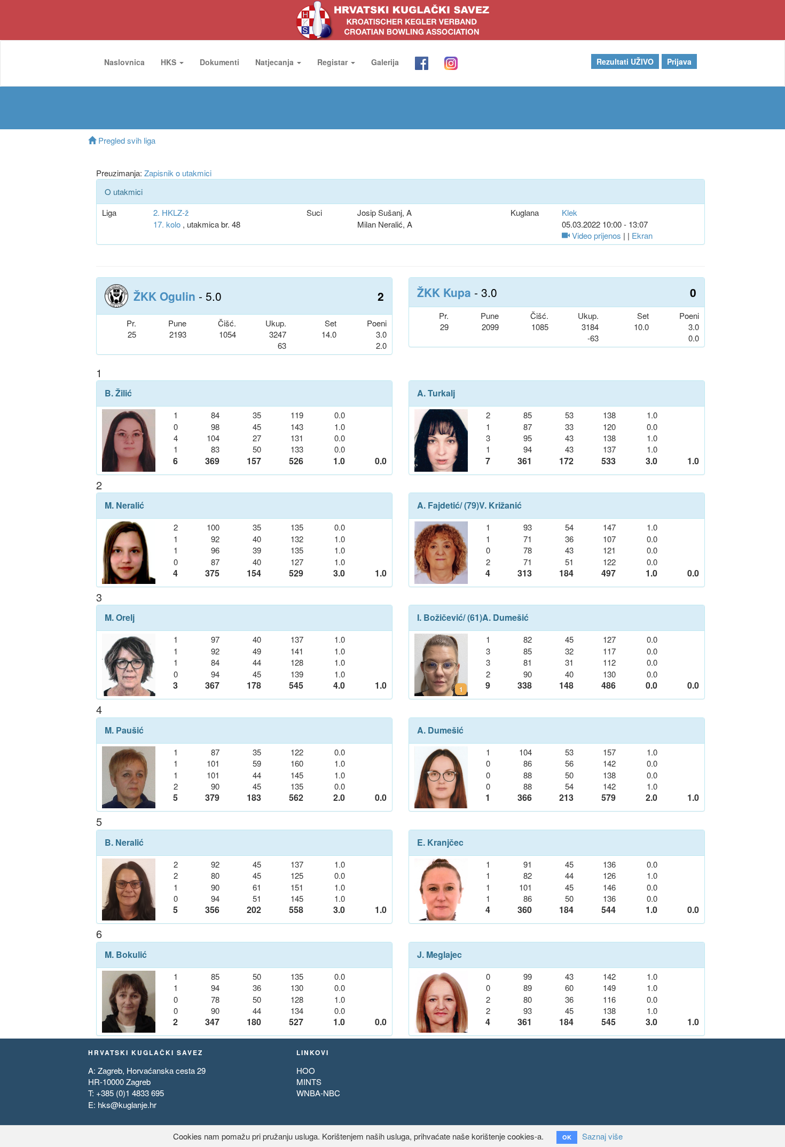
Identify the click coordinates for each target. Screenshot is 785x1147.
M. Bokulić (126, 955)
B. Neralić (124, 842)
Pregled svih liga (125, 140)
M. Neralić (124, 505)
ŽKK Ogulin (164, 296)
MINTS (308, 1081)
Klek (569, 212)
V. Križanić (500, 505)
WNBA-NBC (318, 1092)
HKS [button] (169, 62)
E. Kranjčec (440, 842)
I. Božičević (440, 617)
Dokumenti (219, 62)
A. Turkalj (436, 393)
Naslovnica (124, 62)
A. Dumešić (505, 617)
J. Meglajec (439, 955)
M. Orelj (120, 617)
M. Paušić (124, 730)
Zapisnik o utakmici (177, 172)
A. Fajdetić (438, 505)
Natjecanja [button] (275, 62)
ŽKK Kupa (444, 292)
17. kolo (166, 224)
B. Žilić (118, 393)
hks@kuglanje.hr (127, 1104)
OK (566, 1137)
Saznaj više (602, 1136)
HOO (305, 1070)
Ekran (642, 235)
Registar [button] (333, 62)
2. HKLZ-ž (171, 212)
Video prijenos (595, 235)
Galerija (385, 62)
